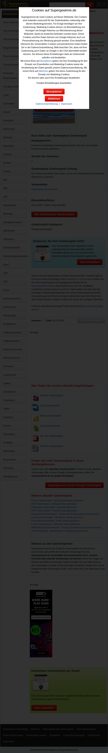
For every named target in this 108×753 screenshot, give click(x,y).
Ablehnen (43, 71)
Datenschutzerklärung (47, 104)
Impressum (66, 104)
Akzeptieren (46, 61)
